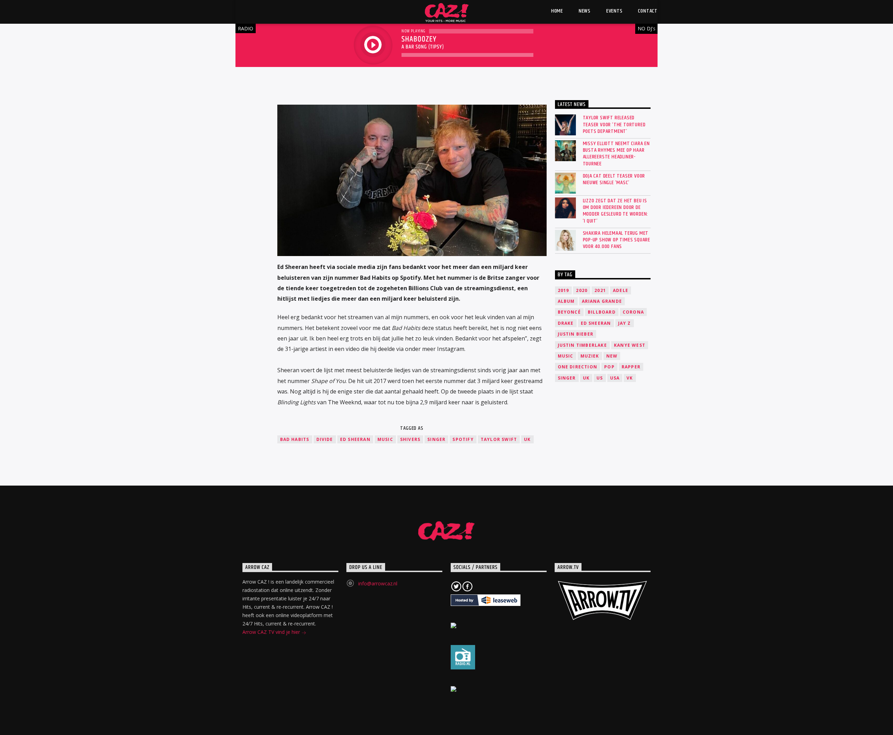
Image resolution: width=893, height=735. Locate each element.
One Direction (578, 367)
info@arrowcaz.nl (377, 583)
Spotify (462, 439)
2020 (581, 290)
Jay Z (624, 323)
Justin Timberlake (582, 345)
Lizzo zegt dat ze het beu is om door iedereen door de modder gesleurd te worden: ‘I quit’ (615, 210)
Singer (436, 439)
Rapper (631, 367)
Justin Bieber (576, 334)
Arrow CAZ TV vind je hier (271, 632)
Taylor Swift (499, 439)
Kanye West (629, 345)
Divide (324, 439)
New (612, 356)
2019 (563, 290)
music (385, 439)
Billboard (602, 312)
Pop (609, 367)
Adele (620, 290)
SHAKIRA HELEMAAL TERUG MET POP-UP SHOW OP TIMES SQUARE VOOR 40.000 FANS (617, 240)
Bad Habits (294, 439)
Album (566, 301)
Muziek (589, 356)
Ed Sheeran (355, 439)
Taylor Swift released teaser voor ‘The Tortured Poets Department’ (614, 124)
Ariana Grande (602, 301)
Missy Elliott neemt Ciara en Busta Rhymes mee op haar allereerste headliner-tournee (616, 153)
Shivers (410, 439)
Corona (633, 312)
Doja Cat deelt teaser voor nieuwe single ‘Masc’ (614, 179)
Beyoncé (569, 312)
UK (527, 439)
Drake (566, 323)
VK (629, 378)
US (599, 378)
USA (615, 378)
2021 (600, 290)
